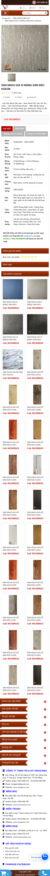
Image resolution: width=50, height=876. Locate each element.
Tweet (19, 97)
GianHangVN (30, 875)
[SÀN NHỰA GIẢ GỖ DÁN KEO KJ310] (37, 535)
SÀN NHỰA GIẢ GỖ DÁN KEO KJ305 (11, 654)
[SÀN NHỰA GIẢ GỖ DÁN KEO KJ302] (37, 675)
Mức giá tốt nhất (11, 848)
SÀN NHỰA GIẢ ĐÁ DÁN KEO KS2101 (13, 373)
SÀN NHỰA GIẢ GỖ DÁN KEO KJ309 (11, 583)
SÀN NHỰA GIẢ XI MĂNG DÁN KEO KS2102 (34, 339)
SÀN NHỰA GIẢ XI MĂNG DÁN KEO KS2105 (10, 304)
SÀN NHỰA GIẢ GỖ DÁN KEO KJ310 (35, 548)
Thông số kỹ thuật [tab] (12, 134)
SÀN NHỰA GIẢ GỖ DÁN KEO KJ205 (11, 478)
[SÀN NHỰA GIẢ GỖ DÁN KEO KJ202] (37, 500)
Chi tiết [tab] (7, 129)
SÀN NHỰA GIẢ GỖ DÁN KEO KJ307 (11, 619)
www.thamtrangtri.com (22, 837)
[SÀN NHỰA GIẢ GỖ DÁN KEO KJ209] (13, 394)
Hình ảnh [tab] (19, 129)
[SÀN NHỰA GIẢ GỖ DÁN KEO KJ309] (13, 570)
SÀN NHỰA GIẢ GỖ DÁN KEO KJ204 (35, 478)
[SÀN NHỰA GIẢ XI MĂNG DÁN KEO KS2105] (13, 289)
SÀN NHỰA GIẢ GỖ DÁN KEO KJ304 (35, 654)
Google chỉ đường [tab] (36, 134)
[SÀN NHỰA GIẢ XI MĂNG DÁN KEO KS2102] (37, 324)
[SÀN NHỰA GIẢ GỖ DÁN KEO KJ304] (37, 640)
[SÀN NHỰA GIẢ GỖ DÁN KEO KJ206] (37, 429)
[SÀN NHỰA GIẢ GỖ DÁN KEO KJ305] (13, 640)
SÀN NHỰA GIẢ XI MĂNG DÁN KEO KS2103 (10, 339)
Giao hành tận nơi (12, 851)
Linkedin (32, 97)
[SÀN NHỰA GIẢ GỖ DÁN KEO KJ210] (37, 359)
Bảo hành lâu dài (12, 858)
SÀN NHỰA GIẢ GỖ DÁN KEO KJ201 (11, 548)
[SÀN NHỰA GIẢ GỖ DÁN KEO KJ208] (37, 394)
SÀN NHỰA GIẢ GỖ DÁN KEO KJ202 (35, 513)
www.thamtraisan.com (22, 805)
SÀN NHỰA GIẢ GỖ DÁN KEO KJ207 (11, 443)
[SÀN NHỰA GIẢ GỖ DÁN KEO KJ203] (13, 500)
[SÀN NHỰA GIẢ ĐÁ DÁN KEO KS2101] (13, 359)
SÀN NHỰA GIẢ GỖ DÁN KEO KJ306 (35, 619)
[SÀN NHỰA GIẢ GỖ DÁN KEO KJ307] (13, 605)
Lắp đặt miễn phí (12, 854)
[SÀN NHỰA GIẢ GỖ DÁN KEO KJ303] (13, 675)
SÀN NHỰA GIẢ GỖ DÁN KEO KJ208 (35, 408)
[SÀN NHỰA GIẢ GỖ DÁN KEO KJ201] (13, 535)
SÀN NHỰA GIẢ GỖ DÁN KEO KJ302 (35, 689)
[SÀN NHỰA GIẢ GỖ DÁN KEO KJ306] (37, 605)
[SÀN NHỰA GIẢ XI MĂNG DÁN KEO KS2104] (37, 289)
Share (7, 97)
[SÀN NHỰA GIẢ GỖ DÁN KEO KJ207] (13, 429)
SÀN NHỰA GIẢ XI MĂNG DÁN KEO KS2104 (34, 304)
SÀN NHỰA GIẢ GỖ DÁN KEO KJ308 (35, 583)
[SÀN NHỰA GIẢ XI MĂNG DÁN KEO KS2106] (25, 48)
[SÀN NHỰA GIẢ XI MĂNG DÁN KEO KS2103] (13, 324)
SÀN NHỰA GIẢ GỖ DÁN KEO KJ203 (11, 513)
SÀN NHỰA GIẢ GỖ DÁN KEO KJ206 (35, 443)
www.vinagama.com (21, 787)
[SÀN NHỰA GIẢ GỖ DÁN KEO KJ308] (37, 570)
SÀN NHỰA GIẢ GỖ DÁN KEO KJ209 (11, 408)
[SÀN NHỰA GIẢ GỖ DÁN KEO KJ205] (13, 464)
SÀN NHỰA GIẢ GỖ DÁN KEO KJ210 (35, 373)
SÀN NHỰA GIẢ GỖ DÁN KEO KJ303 (11, 689)
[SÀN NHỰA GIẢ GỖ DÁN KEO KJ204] (37, 464)
